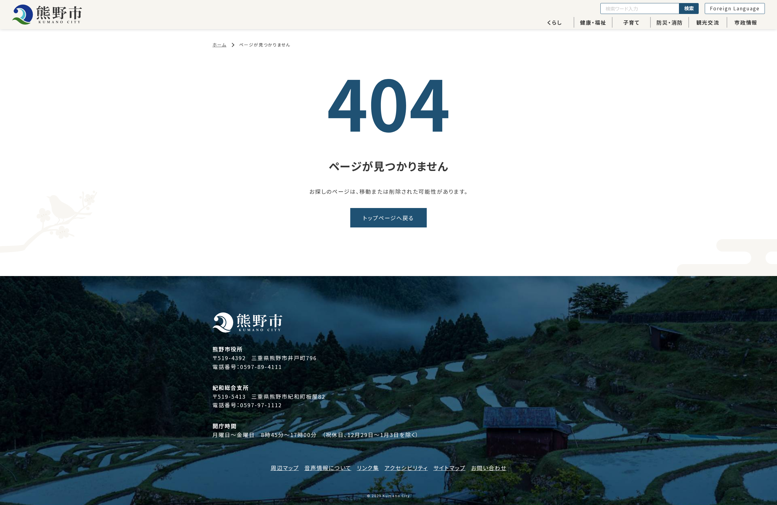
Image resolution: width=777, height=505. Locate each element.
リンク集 (368, 468)
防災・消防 (670, 22)
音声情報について (327, 468)
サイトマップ (449, 468)
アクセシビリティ (406, 468)
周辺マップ (285, 468)
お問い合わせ (489, 468)
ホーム (219, 45)
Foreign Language (735, 8)
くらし (554, 22)
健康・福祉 (593, 22)
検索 (689, 8)
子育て (631, 22)
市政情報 (746, 22)
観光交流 (707, 22)
